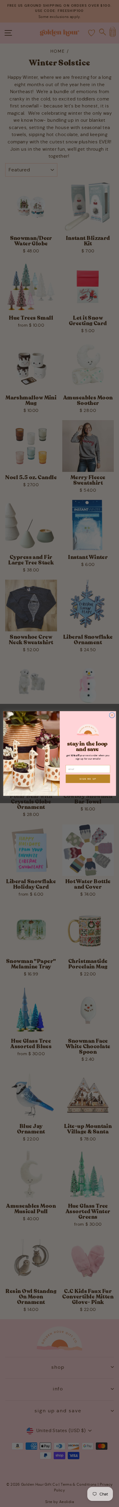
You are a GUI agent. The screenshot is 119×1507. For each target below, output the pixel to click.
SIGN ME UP (87, 778)
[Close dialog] (112, 715)
